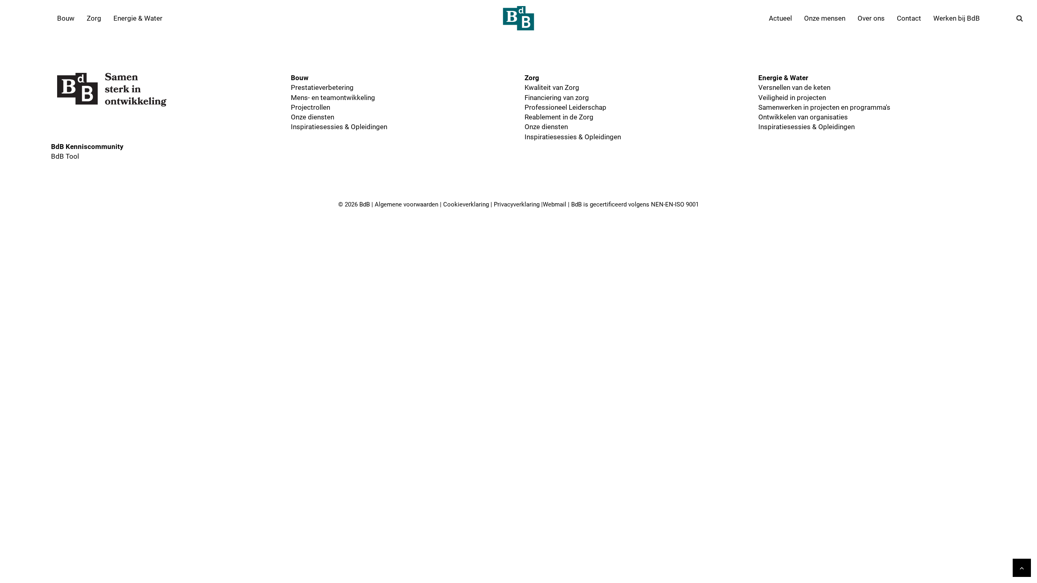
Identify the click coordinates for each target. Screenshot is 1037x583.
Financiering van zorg (557, 97)
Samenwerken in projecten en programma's (824, 107)
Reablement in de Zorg (559, 116)
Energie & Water (137, 18)
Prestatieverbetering (322, 87)
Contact (909, 18)
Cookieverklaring (466, 204)
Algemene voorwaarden (406, 204)
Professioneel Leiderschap (565, 107)
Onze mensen (824, 18)
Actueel (780, 18)
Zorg (94, 18)
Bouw (66, 18)
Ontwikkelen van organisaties (803, 116)
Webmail (554, 204)
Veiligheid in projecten (792, 97)
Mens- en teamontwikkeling (333, 97)
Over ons (871, 18)
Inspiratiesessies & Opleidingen (339, 126)
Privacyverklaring (517, 204)
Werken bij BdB (956, 18)
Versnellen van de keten (794, 87)
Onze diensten (312, 116)
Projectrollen (310, 107)
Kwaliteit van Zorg (552, 87)
